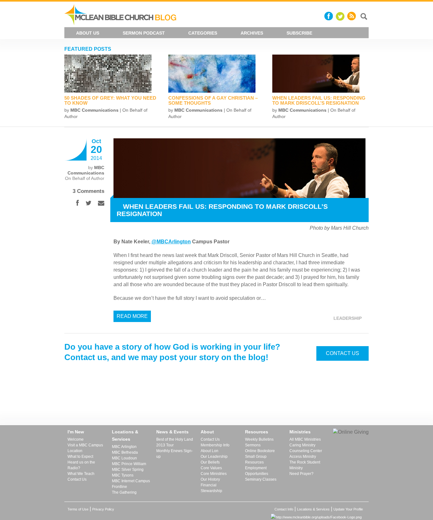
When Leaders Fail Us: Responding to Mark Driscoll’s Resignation (318, 100)
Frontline (119, 486)
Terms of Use (78, 509)
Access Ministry (302, 456)
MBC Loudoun (124, 458)
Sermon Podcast (144, 33)
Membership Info (215, 445)
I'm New (76, 431)
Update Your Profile (348, 509)
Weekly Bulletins (259, 439)
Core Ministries (214, 473)
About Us (87, 33)
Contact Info (284, 509)
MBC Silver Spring (128, 469)
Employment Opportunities (256, 471)
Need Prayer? (301, 473)
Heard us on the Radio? (81, 465)
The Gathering (124, 492)
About (207, 431)
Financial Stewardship (211, 488)
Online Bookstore (260, 451)
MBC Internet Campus (131, 481)
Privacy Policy (103, 509)
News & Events (172, 431)
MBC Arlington (124, 446)
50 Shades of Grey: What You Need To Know (110, 100)
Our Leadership (214, 456)
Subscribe (299, 33)
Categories (202, 33)
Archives (252, 33)
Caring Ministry (302, 445)
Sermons (253, 445)
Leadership (347, 318)
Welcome (76, 439)
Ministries (300, 431)
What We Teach (81, 473)
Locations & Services (125, 435)
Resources (256, 431)
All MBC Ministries (305, 439)
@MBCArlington (171, 241)
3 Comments (88, 191)
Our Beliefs (210, 462)
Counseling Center (305, 451)
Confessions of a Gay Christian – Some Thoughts (213, 100)
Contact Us (342, 353)
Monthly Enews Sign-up (174, 454)
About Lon (209, 451)
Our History (210, 479)
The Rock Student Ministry (304, 465)
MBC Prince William (129, 464)
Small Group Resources (256, 459)
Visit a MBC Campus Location (85, 448)
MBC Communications (94, 110)
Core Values (211, 468)
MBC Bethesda (125, 452)
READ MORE (132, 316)
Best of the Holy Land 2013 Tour (174, 442)
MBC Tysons (122, 475)
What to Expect (80, 456)
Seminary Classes (260, 479)
